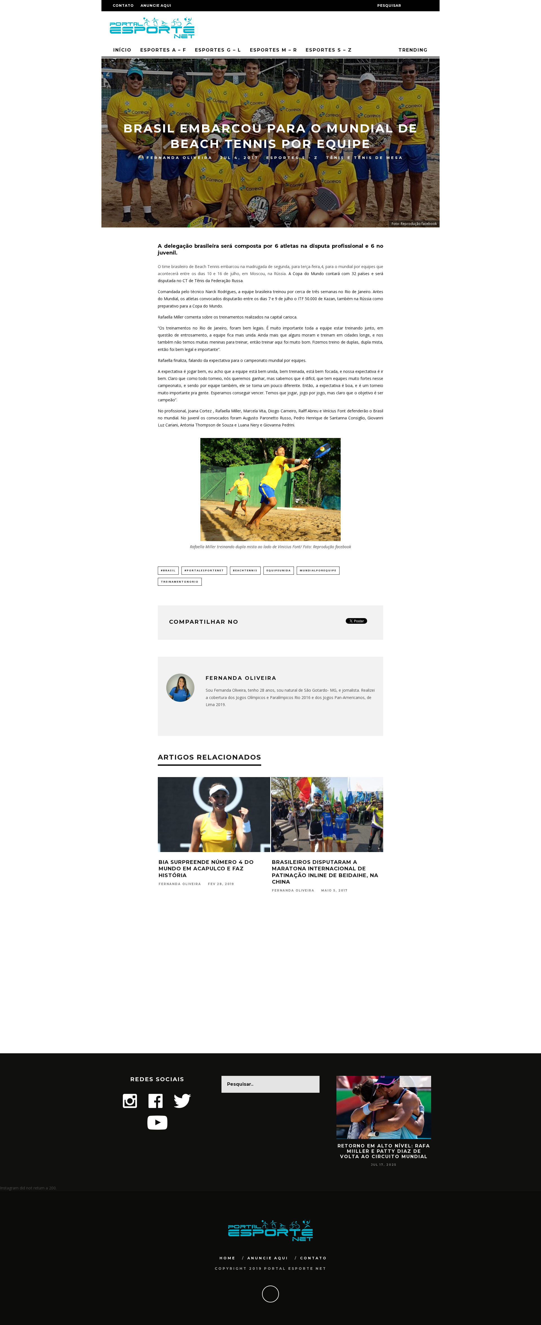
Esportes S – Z (329, 50)
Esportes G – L (218, 50)
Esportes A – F (163, 50)
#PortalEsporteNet (204, 570)
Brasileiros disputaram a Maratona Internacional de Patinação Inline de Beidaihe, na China (325, 872)
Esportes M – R (273, 50)
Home (227, 1258)
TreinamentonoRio (180, 581)
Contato (123, 5)
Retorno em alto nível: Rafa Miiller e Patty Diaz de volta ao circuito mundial (384, 1151)
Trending (412, 50)
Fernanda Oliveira (180, 157)
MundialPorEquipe (318, 570)
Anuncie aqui (156, 5)
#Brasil (168, 570)
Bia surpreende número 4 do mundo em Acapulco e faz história (206, 869)
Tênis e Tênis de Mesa (364, 157)
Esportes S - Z (292, 157)
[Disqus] (270, 980)
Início (122, 50)
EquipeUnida (279, 570)
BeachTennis (245, 570)
